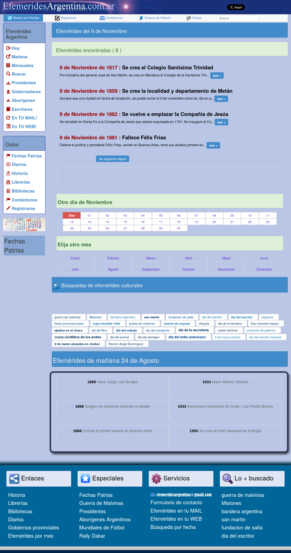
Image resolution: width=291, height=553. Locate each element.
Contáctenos (114, 18)
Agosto (113, 269)
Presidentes (92, 511)
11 (267, 215)
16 (143, 222)
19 (196, 222)
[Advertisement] (228, 30)
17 (161, 222)
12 (71, 222)
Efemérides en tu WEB (176, 518)
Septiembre (151, 269)
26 (107, 228)
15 (125, 222)
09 (232, 215)
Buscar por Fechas (26, 18)
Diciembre (264, 269)
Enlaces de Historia (157, 18)
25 (89, 228)
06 (178, 215)
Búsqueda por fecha (173, 526)
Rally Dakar (92, 535)
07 (196, 215)
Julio (75, 269)
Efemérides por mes (30, 535)
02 (107, 215)
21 (232, 222)
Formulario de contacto (176, 502)
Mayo (226, 258)
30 (178, 228)
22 (250, 222)
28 (143, 228)
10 (250, 215)
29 (161, 228)
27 (125, 228)
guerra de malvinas (243, 494)
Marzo (151, 258)
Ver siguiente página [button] (112, 159)
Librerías (18, 502)
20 (214, 222)
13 (89, 222)
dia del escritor (238, 535)
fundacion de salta (242, 527)
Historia (16, 494)
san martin (233, 519)
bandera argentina (242, 511)
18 (178, 222)
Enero (75, 258)
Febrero (113, 258)
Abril (188, 258)
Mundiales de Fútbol (101, 527)
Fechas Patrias (96, 494)
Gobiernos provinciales (33, 527)
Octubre (188, 269)
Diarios (197, 18)
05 (161, 215)
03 (125, 215)
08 (214, 215)
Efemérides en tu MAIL (176, 510)
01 (89, 215)
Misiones (231, 502)
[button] (217, 75)
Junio (264, 258)
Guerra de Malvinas (101, 502)
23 (267, 222)
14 (107, 222)
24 (71, 228)
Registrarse (68, 18)
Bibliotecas (20, 511)
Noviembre (226, 269)
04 (143, 215)
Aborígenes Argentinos (105, 519)
